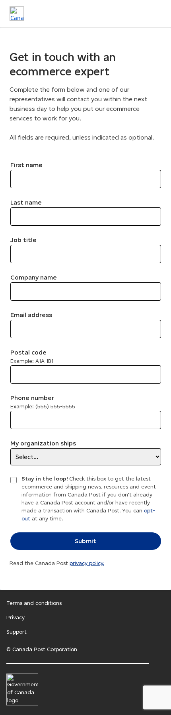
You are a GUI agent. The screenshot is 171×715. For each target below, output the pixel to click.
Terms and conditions (34, 603)
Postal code (31, 356)
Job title (23, 240)
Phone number (42, 402)
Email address (31, 315)
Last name (26, 202)
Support (16, 631)
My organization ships (43, 443)
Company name (33, 277)
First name (26, 165)
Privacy (15, 617)
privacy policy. (87, 563)
